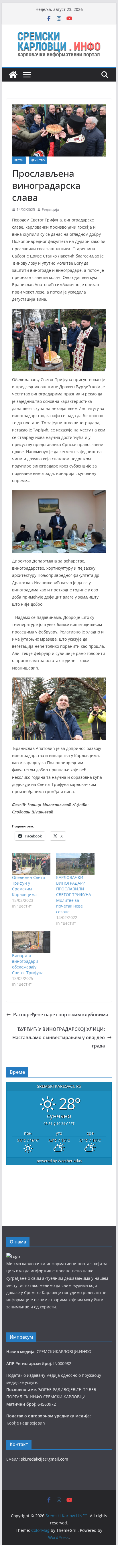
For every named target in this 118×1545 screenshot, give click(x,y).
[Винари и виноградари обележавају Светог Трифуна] (31, 941)
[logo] (13, 1256)
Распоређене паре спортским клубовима (60, 1014)
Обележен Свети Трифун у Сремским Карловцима (28, 886)
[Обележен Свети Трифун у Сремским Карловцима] (31, 864)
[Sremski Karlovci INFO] (13, 75)
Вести (18, 160)
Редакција (50, 209)
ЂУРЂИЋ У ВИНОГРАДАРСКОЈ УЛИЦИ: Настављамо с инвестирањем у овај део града (58, 1037)
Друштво (38, 160)
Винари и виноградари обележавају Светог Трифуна (28, 964)
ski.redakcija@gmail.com (44, 1459)
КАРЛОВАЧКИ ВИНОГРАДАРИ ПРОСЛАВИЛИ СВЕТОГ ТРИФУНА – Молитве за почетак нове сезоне (75, 894)
